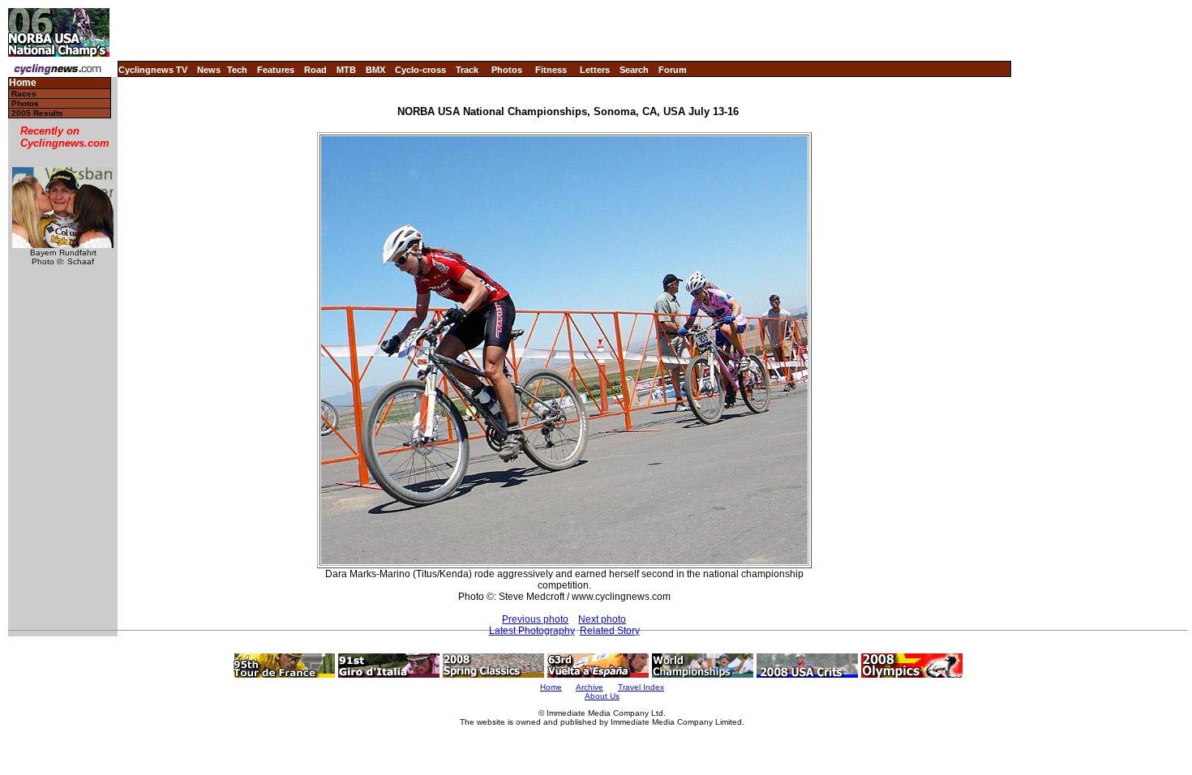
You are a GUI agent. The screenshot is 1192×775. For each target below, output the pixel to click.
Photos (506, 70)
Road (315, 70)
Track (467, 70)
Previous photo (535, 619)
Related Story (610, 630)
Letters (595, 70)
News (209, 70)
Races (23, 93)
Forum (672, 70)
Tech (237, 70)
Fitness (551, 70)
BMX (375, 70)
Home (22, 83)
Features (275, 70)
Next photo (602, 619)
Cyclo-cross (420, 70)
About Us (602, 696)
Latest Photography (532, 630)
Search (634, 70)
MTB (346, 70)
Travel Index (641, 687)
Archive (589, 687)
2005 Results (37, 113)
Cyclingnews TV (152, 70)
